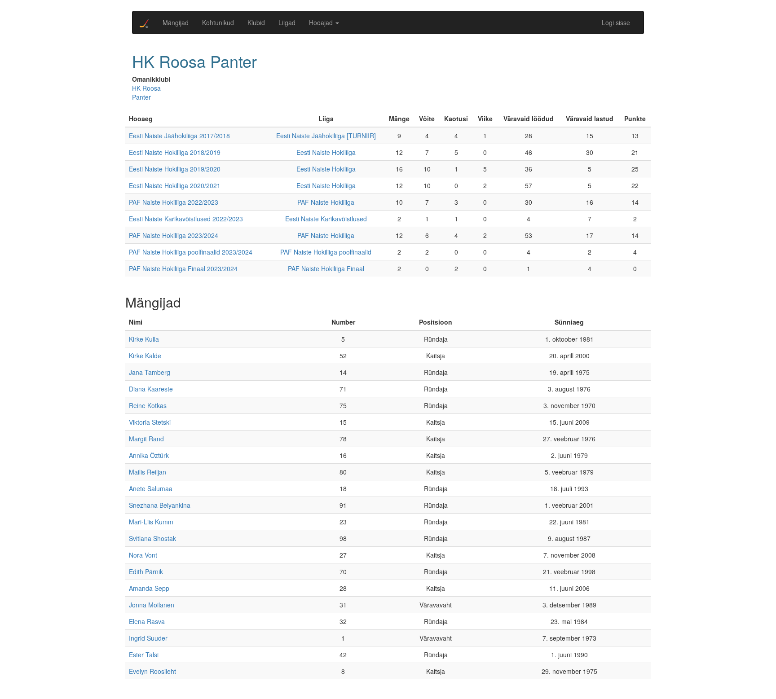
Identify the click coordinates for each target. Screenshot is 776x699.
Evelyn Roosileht (152, 671)
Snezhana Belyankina (159, 505)
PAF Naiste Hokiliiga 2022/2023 (173, 202)
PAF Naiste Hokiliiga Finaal (326, 268)
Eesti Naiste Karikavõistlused (326, 218)
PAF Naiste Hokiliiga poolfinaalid (325, 251)
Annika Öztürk (149, 455)
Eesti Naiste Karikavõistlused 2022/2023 (186, 218)
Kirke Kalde (145, 355)
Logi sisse (616, 22)
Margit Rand (146, 438)
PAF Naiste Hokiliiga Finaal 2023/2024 (183, 268)
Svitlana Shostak (152, 538)
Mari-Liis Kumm (151, 521)
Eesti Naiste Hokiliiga (326, 152)
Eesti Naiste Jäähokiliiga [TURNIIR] (326, 135)
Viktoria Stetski (150, 422)
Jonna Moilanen (151, 604)
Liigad (286, 22)
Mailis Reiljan (147, 471)
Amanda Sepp (149, 588)
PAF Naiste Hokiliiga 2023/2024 (173, 235)
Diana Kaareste (151, 388)
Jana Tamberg (149, 372)
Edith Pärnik (146, 571)
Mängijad (176, 22)
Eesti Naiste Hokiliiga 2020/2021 (174, 185)
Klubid (256, 22)
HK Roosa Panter (146, 92)
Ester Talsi (144, 654)
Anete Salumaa (150, 488)
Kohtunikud (218, 22)
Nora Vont (143, 554)
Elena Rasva (147, 621)
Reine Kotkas (148, 405)
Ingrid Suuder (148, 637)
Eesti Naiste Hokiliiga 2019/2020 (174, 168)
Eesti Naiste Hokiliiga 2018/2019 (174, 152)
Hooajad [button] (322, 22)
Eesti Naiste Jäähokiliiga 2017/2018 (179, 135)
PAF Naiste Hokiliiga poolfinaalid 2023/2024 (190, 251)
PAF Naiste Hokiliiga (325, 202)
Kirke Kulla (144, 338)
